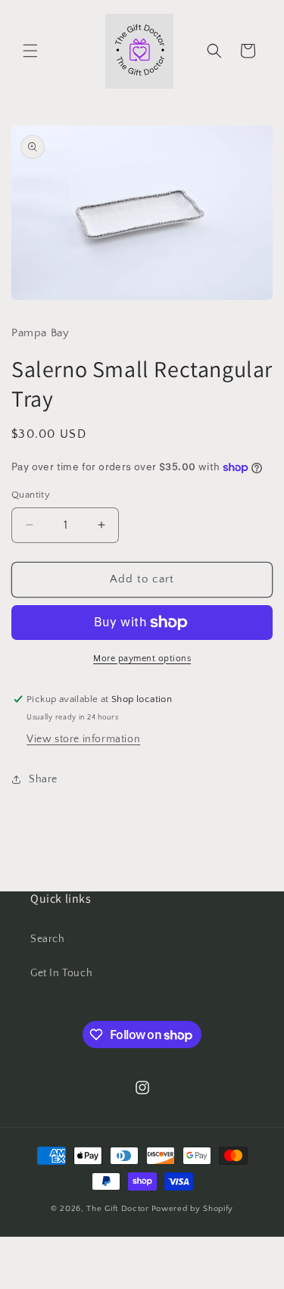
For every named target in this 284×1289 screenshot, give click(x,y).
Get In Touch (61, 973)
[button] (30, 50)
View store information (83, 739)
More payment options (142, 658)
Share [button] (43, 779)
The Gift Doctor (117, 1208)
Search (47, 939)
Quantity (30, 494)
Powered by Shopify (192, 1208)
